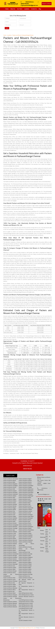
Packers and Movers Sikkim (9, 569)
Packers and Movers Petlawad (25, 494)
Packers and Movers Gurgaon (10, 491)
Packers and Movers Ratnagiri (10, 555)
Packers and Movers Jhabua (9, 586)
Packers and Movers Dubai (25, 555)
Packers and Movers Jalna (24, 521)
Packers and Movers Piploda (25, 528)
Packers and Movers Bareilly (25, 572)
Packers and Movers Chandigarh (10, 485)
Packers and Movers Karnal (25, 538)
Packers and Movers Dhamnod (10, 542)
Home (6, 9)
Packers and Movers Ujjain (9, 537)
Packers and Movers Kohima (25, 484)
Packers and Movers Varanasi (10, 559)
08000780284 (27, 469)
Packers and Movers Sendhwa (10, 601)
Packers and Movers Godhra (25, 569)
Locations (26, 9)
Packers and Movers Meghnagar (26, 496)
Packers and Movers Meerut (9, 549)
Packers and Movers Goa (24, 576)
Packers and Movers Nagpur (9, 508)
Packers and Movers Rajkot (25, 567)
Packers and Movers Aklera (25, 531)
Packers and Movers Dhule (9, 578)
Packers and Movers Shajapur (25, 487)
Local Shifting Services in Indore (26, 600)
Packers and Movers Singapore (26, 557)
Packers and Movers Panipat (25, 564)
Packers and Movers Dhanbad (10, 543)
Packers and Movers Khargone (10, 595)
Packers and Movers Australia (25, 554)
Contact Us (34, 9)
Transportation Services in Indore (26, 601)
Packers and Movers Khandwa (10, 504)
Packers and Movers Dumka (25, 506)
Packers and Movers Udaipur (9, 516)
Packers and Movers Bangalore (10, 484)
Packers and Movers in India (9, 533)
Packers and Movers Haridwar (25, 542)
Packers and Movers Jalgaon (25, 562)
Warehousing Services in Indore (26, 603)
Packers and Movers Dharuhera (26, 540)
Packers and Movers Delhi (9, 489)
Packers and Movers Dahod (9, 550)
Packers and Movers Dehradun (25, 537)
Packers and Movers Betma (25, 520)
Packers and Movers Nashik (9, 509)
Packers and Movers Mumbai (9, 506)
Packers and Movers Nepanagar (10, 564)
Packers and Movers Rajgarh (25, 479)
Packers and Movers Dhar (9, 583)
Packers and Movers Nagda (9, 584)
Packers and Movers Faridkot (25, 501)
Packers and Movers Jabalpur (9, 496)
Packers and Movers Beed (24, 502)
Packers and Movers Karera (25, 571)
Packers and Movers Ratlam (9, 538)
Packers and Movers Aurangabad (10, 525)
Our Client (19, 9)
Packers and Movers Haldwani (10, 531)
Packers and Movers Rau (8, 591)
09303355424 (27, 465)
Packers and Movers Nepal (25, 559)
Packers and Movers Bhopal (9, 480)
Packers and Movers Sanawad (10, 596)
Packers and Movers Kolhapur (25, 509)
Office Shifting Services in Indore (26, 595)
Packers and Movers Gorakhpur (10, 557)
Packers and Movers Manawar (10, 603)
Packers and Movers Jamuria (25, 525)
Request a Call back (46, 3)
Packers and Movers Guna (9, 566)
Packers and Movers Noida (9, 521)
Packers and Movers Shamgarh (26, 518)
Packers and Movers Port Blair (25, 574)
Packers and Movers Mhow (9, 589)
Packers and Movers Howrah (25, 547)
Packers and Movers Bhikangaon (26, 491)
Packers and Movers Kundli (25, 513)
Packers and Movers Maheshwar (26, 489)
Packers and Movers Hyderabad (10, 494)
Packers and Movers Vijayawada (26, 508)
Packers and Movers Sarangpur (26, 514)
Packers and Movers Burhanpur (10, 526)
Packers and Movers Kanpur (9, 502)
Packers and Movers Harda (9, 545)
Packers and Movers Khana (25, 523)
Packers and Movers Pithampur (10, 581)
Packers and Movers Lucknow (25, 511)
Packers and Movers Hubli (24, 504)
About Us (12, 9)
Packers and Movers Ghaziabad (10, 492)
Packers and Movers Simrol (9, 572)
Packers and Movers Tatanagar (10, 528)
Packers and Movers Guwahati (25, 535)
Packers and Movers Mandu (25, 497)
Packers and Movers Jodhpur (9, 499)
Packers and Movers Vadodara (10, 518)
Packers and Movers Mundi (9, 593)
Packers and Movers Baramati (10, 607)
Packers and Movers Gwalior (9, 567)
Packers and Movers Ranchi (9, 547)
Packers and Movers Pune (9, 511)
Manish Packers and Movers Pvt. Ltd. (27, 628)
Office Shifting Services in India (26, 607)
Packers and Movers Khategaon (26, 526)
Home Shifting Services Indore (25, 593)
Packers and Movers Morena (25, 482)
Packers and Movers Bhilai (9, 482)
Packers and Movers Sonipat (25, 566)
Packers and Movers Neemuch (10, 540)
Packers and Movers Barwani (9, 605)
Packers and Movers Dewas (9, 535)
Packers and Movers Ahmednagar (10, 560)
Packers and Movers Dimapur (9, 571)
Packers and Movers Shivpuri (9, 562)
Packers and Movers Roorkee (9, 523)
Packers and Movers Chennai (9, 487)
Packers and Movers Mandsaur (10, 588)
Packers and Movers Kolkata (9, 501)
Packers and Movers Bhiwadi (9, 520)
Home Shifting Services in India (26, 605)
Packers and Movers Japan (25, 560)
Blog (40, 9)
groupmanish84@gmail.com (43, 494)
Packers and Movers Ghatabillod (26, 485)
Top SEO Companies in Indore (25, 620)
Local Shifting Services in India (25, 608)
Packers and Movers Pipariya (25, 480)
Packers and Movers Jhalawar (10, 552)
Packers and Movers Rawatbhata (26, 530)
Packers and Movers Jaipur (9, 497)
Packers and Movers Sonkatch (25, 578)
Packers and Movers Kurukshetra (10, 554)
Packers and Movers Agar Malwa (26, 516)
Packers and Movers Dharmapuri (26, 492)
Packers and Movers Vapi (24, 552)
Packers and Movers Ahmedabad (10, 479)
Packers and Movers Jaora (24, 499)
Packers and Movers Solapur (25, 533)
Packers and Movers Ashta (9, 579)
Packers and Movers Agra (9, 530)
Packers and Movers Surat (9, 514)
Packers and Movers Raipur (9, 513)
